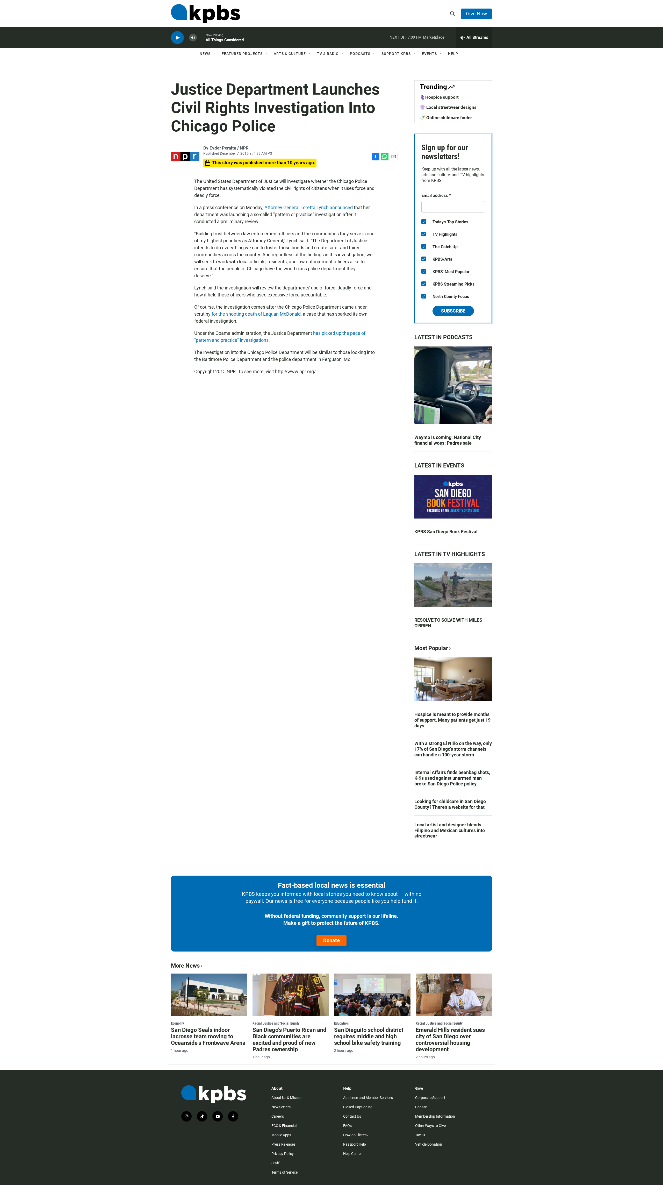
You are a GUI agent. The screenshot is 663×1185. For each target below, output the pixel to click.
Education (341, 1023)
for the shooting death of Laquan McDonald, (257, 314)
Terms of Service (284, 1172)
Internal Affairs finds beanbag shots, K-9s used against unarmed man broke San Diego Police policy (452, 778)
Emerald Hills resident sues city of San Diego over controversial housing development (450, 1040)
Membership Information (435, 1116)
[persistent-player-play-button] (177, 37)
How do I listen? (356, 1135)
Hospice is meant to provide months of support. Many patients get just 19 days (452, 720)
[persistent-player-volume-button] (193, 38)
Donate (331, 940)
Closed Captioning (357, 1107)
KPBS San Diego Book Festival (446, 531)
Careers (277, 1116)
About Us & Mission (286, 1098)
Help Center (352, 1154)
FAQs (347, 1126)
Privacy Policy (282, 1154)
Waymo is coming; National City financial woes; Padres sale (447, 440)
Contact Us (352, 1116)
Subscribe (453, 311)
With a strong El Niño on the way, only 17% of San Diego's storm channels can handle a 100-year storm (453, 749)
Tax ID (420, 1135)
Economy (177, 1023)
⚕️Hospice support (439, 97)
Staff (275, 1163)
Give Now (476, 13)
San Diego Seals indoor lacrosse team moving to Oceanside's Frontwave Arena (208, 1036)
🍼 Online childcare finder (446, 117)
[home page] (205, 13)
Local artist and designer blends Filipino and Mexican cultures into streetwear (449, 830)
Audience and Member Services (368, 1098)
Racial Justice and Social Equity (276, 1023)
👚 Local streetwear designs (448, 107)
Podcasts (360, 54)
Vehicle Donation (428, 1144)
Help (453, 54)
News (205, 54)
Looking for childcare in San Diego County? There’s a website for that (450, 804)
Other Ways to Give (430, 1126)
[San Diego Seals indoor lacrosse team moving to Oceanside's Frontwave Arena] (209, 995)
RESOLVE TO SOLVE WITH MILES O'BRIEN (448, 622)
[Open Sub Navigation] (214, 54)
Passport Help (354, 1144)
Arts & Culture (290, 54)
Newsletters (281, 1107)
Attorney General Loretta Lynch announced (308, 207)
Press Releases (283, 1144)
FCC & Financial (284, 1126)
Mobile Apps (281, 1135)
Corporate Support (430, 1098)
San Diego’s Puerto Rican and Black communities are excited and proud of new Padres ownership (289, 1040)
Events (429, 54)
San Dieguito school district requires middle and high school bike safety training (368, 1036)
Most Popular (431, 648)
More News (185, 965)
